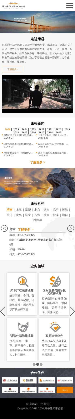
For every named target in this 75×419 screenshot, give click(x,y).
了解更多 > (37, 162)
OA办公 (44, 404)
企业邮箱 (31, 404)
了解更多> (12, 69)
